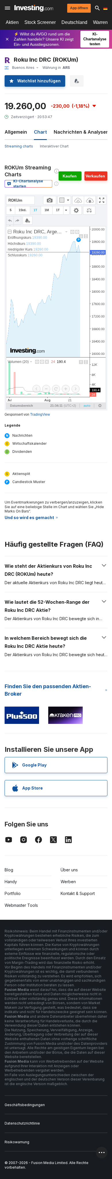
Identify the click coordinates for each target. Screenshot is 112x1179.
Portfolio (13, 893)
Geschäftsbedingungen (25, 1105)
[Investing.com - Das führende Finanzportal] (33, 8)
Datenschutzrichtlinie (22, 1123)
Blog (9, 869)
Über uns (69, 869)
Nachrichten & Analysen (81, 132)
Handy (11, 881)
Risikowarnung (17, 1142)
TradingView (40, 414)
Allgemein (16, 132)
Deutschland (74, 22)
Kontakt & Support (78, 893)
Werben (68, 881)
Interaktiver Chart (54, 146)
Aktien (12, 22)
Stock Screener (40, 22)
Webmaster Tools (21, 905)
